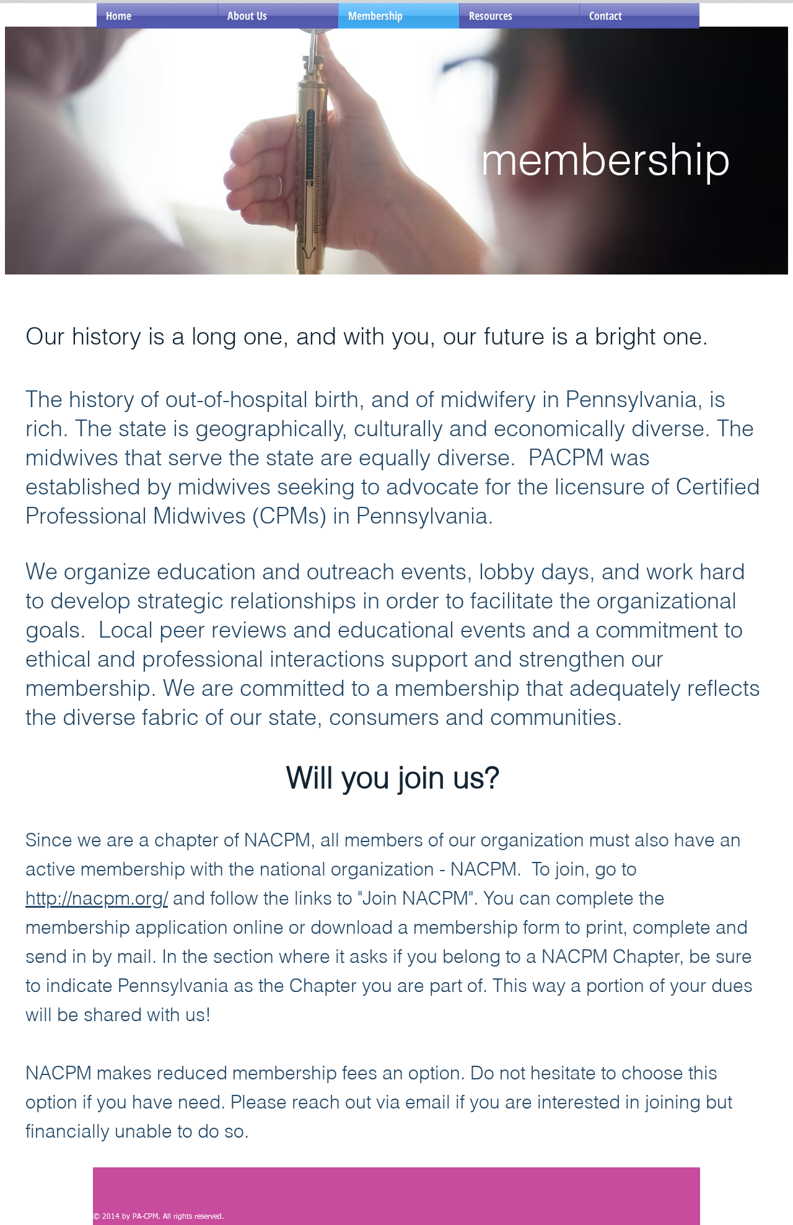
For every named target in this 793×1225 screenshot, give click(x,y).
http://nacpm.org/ (96, 898)
